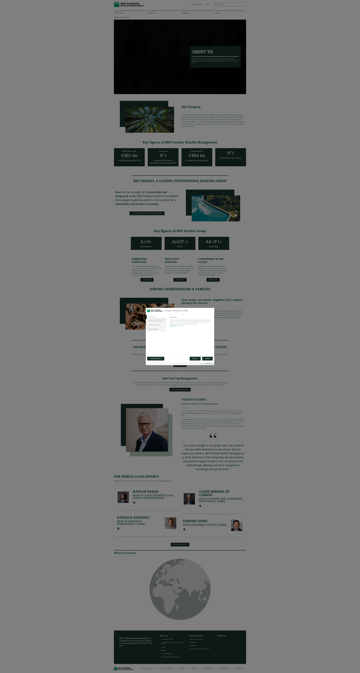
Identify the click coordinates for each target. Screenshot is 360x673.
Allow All (207, 358)
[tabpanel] (191, 322)
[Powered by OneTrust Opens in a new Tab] (206, 364)
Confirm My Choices (155, 358)
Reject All (195, 358)
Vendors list (180, 325)
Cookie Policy (173, 325)
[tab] (156, 317)
